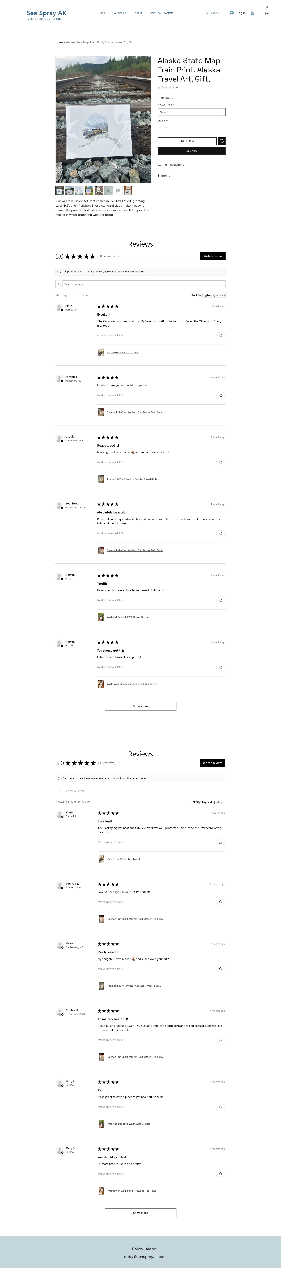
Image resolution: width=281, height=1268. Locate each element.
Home (59, 42)
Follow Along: (145, 1249)
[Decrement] (160, 127)
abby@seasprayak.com (145, 1256)
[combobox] (192, 112)
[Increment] (172, 127)
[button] (100, 12)
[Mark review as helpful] (221, 335)
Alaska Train (166, 104)
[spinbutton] (166, 127)
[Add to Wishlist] (222, 141)
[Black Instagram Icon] (267, 13)
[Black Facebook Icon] (267, 8)
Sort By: (196, 295)
